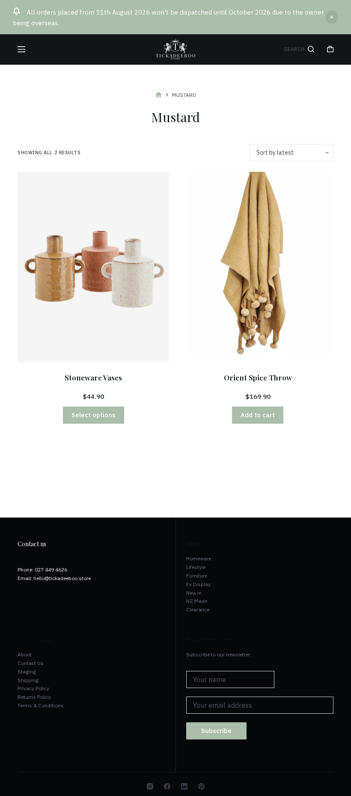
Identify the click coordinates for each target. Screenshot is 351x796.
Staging (27, 671)
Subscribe (216, 731)
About (25, 654)
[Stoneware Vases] (93, 267)
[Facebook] (167, 786)
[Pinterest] (201, 786)
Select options (93, 415)
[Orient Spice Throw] (257, 267)
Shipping (28, 680)
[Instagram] (150, 786)
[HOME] (158, 95)
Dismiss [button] (331, 17)
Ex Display (198, 584)
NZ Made (196, 601)
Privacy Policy (33, 688)
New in (194, 593)
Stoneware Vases (93, 377)
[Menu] (21, 49)
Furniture (196, 575)
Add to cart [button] (258, 415)
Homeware (198, 558)
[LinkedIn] (184, 786)
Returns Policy (34, 697)
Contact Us (31, 663)
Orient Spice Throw (258, 377)
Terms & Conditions (41, 705)
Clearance (197, 609)
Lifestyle (195, 567)
